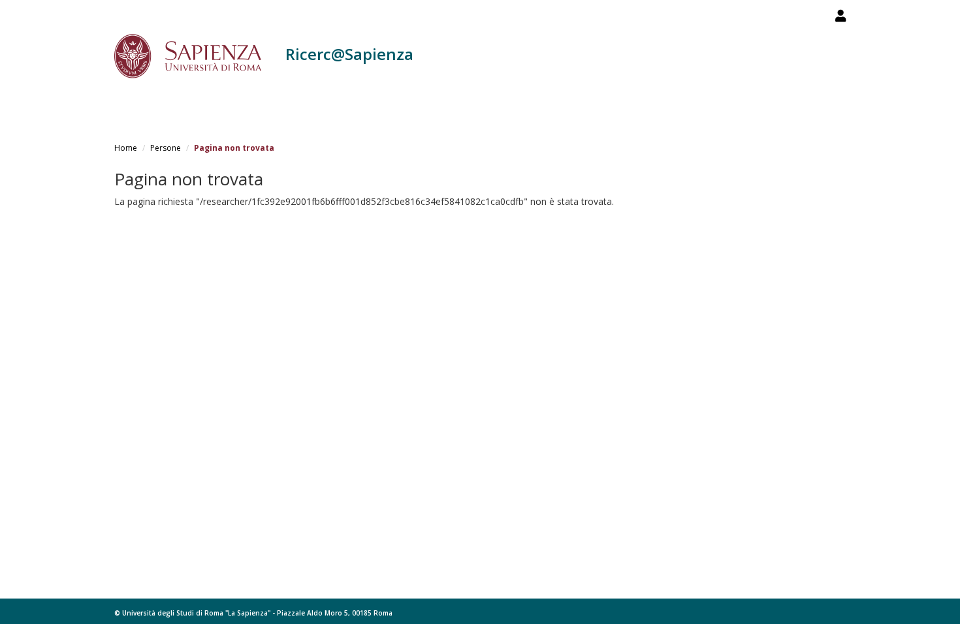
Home (125, 147)
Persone (165, 147)
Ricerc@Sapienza (349, 54)
